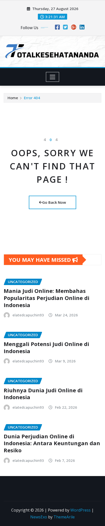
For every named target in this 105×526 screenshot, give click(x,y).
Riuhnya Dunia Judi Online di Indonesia (43, 393)
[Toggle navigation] (52, 77)
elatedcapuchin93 (28, 314)
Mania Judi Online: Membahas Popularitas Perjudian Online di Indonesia (46, 297)
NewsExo (38, 517)
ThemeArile (64, 517)
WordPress (80, 510)
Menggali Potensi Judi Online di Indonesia (46, 347)
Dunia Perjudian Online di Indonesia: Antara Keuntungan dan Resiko (52, 443)
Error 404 (32, 97)
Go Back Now (54, 202)
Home (13, 97)
